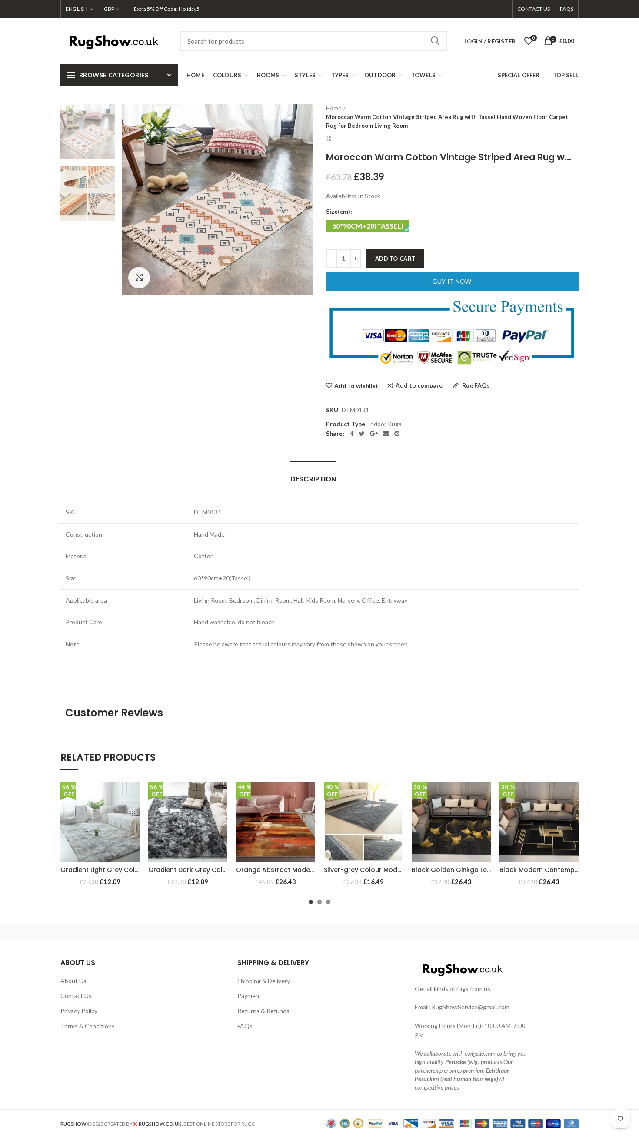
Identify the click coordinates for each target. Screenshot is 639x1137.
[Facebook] (352, 433)
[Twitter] (361, 433)
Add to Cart (395, 258)
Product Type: (346, 424)
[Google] (373, 433)
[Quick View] (133, 835)
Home (333, 108)
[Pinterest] (397, 433)
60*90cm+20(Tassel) (367, 226)
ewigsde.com (480, 1053)
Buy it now (452, 281)
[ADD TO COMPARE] (133, 816)
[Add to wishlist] (133, 796)
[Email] (386, 433)
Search (435, 41)
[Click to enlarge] (139, 277)
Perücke (455, 1061)
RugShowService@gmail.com (470, 1007)
